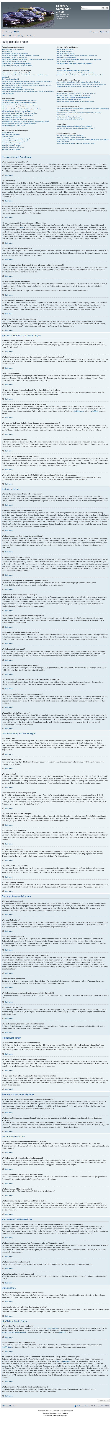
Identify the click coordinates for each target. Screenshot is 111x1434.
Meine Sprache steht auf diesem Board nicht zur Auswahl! (21, 83)
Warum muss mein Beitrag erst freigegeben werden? (19, 123)
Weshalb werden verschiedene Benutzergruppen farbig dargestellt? (79, 59)
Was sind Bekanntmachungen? (12, 143)
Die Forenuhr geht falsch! (10, 79)
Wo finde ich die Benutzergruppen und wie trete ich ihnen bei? (77, 55)
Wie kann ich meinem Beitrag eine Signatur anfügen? (19, 105)
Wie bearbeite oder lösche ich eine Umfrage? (16, 111)
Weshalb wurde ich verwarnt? (12, 117)
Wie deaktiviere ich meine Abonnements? (70, 119)
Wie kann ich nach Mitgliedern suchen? (69, 99)
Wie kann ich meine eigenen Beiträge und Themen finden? (75, 101)
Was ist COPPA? (7, 51)
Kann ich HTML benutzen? (10, 134)
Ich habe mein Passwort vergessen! (14, 61)
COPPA (20, 227)
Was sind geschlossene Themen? (13, 147)
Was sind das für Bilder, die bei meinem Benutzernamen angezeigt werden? (26, 85)
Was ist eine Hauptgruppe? (65, 61)
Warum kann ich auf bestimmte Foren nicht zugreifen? (19, 113)
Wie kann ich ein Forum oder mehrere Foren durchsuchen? (76, 93)
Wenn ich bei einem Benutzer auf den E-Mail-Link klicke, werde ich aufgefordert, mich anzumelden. (28, 92)
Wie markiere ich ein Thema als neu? (14, 125)
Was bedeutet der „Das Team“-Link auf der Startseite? (74, 64)
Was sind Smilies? (8, 136)
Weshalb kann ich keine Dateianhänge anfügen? (18, 115)
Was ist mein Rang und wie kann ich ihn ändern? (18, 89)
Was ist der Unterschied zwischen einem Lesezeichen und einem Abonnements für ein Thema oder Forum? (83, 109)
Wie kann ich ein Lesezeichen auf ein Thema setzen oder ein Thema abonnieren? (79, 114)
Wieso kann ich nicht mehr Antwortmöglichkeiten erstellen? (21, 109)
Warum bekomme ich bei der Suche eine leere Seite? (74, 97)
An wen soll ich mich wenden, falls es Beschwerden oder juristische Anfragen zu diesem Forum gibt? (83, 140)
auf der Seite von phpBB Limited (14, 1333)
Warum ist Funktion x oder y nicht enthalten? (71, 137)
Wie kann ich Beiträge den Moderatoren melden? (18, 119)
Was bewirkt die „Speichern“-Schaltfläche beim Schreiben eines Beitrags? (26, 121)
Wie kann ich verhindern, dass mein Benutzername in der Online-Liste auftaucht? (25, 76)
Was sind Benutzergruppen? (66, 53)
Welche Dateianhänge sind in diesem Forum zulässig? (74, 126)
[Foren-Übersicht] (28, 15)
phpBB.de (95, 411)
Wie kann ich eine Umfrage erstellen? (14, 107)
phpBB (48, 1410)
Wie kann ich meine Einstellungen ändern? (16, 73)
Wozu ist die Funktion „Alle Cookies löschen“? (17, 66)
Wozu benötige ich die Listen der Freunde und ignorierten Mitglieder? (79, 82)
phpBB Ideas (7, 1347)
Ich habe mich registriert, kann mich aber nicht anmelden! (21, 55)
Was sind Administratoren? (65, 49)
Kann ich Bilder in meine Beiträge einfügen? (16, 139)
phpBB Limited (79, 411)
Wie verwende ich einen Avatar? (12, 87)
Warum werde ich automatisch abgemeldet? (16, 64)
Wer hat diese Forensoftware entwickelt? (70, 135)
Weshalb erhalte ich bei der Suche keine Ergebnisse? (74, 95)
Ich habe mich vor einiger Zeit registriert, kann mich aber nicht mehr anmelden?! (28, 59)
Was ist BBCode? (8, 132)
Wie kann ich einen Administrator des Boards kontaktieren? (76, 143)
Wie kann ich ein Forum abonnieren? (69, 117)
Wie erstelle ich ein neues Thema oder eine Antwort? (19, 100)
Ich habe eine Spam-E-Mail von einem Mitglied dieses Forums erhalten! (80, 75)
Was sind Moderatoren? (64, 51)
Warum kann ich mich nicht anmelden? (14, 57)
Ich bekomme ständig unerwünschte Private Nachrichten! (75, 73)
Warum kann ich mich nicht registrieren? (15, 53)
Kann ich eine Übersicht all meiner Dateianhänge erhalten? (76, 128)
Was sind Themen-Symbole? (11, 149)
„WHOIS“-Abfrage (63, 1361)
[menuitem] (16, 31)
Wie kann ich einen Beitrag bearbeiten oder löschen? (19, 102)
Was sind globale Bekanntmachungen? (14, 141)
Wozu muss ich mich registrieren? (13, 49)
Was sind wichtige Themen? (11, 145)
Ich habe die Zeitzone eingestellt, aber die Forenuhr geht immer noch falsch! (27, 81)
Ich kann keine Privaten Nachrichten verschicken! (73, 71)
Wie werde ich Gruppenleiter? (66, 57)
